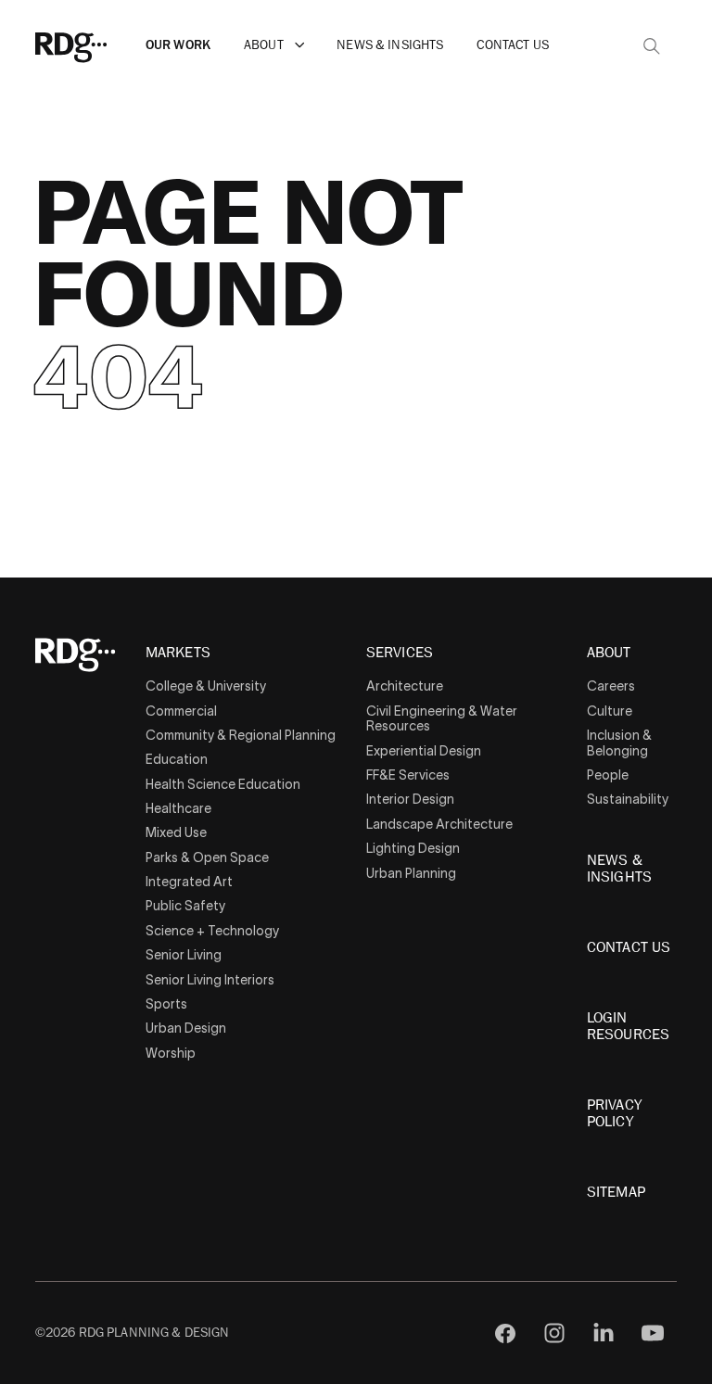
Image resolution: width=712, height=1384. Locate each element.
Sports (166, 1004)
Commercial (181, 711)
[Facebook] (505, 1333)
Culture (609, 711)
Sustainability (627, 799)
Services (399, 653)
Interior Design (410, 799)
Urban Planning (411, 873)
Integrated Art (189, 881)
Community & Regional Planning (241, 735)
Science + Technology (212, 930)
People (608, 775)
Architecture (404, 686)
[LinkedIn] (604, 1333)
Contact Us (512, 45)
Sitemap (616, 1192)
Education (177, 759)
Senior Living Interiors (210, 979)
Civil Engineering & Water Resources (441, 719)
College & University (206, 686)
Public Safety (185, 905)
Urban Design (186, 1028)
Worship (171, 1053)
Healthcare (178, 808)
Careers (611, 686)
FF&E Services (408, 775)
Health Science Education (223, 784)
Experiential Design (423, 750)
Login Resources (628, 1026)
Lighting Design (413, 848)
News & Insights (390, 45)
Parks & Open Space (207, 857)
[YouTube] (652, 1333)
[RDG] (97, 45)
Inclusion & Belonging (619, 743)
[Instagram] (554, 1333)
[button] (299, 45)
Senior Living (184, 954)
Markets (178, 653)
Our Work (178, 45)
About (264, 45)
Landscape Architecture (439, 824)
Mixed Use (176, 832)
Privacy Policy (614, 1113)
